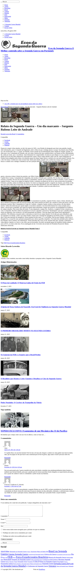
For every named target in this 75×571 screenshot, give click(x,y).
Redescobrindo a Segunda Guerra (21, 563)
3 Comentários (20, 134)
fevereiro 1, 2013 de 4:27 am (12, 486)
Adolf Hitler (5, 551)
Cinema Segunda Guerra (18, 554)
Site (2, 526)
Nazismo (7, 19)
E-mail (3, 522)
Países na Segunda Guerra (48, 561)
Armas (6, 6)
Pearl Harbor (60, 561)
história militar (70, 557)
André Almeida (28, 569)
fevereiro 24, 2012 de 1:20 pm (13, 467)
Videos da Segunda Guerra (62, 566)
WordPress (42, 569)
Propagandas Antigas (7, 563)
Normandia (20, 561)
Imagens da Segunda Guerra (21, 559)
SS (27, 566)
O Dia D (36, 561)
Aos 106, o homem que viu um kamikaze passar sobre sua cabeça (23, 104)
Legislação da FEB (47, 559)
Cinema (6, 11)
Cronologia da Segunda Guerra (36, 554)
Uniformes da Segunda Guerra (38, 566)
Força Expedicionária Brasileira (16, 243)
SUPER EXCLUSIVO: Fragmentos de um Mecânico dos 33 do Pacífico (34, 431)
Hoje (5, 15)
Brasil (6, 10)
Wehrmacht (71, 566)
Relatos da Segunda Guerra (36, 563)
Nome (3, 519)
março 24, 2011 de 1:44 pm (12, 450)
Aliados (28, 551)
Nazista (15, 561)
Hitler (2, 559)
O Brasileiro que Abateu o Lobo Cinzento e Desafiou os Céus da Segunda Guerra (31, 379)
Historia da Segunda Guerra (57, 557)
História (6, 13)
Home (6, 5)
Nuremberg (30, 561)
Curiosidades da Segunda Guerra (64, 554)
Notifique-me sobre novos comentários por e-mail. (17, 533)
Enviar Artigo (8, 27)
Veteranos (7, 21)
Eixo (3, 557)
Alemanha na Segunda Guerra (18, 551)
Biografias (7, 8)
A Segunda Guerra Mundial (12, 24)
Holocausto (7, 16)
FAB (6, 557)
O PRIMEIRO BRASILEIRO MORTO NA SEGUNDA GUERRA (26, 331)
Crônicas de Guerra (50, 554)
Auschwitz (34, 551)
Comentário (5, 516)
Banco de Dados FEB (42, 551)
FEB (5, 243)
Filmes (14, 557)
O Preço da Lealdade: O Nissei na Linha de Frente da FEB (23, 283)
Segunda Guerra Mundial (14, 566)
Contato (6, 26)
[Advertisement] (37, 86)
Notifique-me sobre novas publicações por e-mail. (17, 536)
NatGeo (7, 561)
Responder (7, 457)
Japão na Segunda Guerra (36, 559)
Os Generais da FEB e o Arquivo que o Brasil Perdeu (21, 355)
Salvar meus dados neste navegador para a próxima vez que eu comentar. (24, 529)
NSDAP (26, 561)
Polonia (65, 561)
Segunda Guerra (48, 564)
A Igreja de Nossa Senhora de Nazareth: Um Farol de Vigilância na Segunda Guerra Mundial (36, 307)
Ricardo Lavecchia (6, 134)
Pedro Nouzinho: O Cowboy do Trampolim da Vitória (21, 403)
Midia (6, 18)
